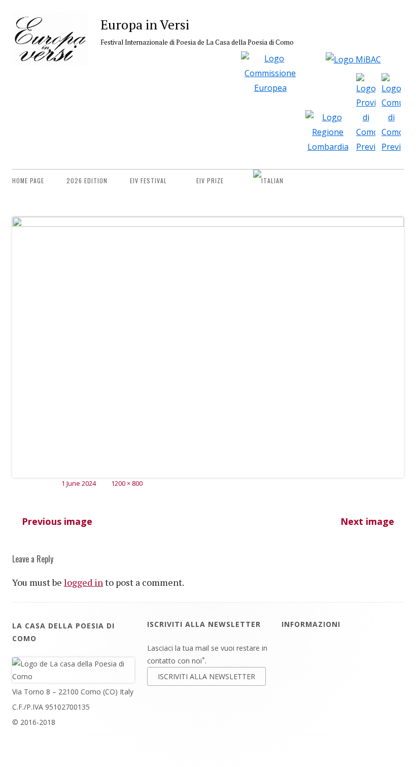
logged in (83, 582)
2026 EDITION (87, 180)
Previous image (57, 521)
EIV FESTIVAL (148, 180)
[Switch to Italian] (268, 181)
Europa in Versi (144, 24)
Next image (367, 521)
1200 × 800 (127, 483)
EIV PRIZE (210, 180)
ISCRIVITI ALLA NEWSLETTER (206, 676)
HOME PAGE (28, 180)
